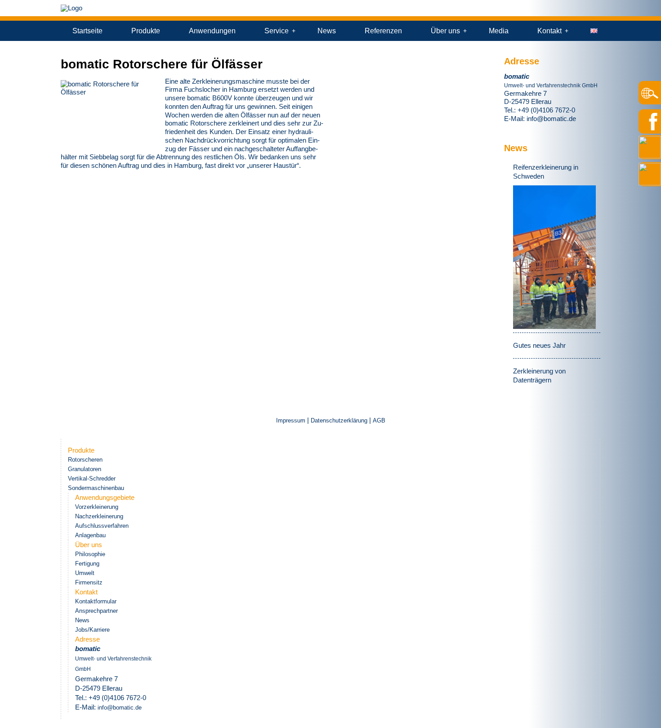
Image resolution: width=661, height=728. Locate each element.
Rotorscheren (85, 459)
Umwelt (84, 573)
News (326, 31)
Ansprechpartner (96, 610)
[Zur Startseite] (71, 8)
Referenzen (383, 31)
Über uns (445, 31)
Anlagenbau (90, 535)
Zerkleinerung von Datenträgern (539, 375)
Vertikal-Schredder (92, 478)
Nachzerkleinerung (99, 516)
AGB (379, 420)
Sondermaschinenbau (96, 488)
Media (499, 31)
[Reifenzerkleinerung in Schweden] (554, 257)
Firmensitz (89, 582)
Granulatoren (84, 469)
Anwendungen (212, 31)
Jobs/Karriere (92, 629)
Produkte (145, 31)
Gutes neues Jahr (539, 345)
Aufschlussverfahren (102, 525)
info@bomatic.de (551, 118)
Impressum (291, 420)
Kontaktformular (95, 601)
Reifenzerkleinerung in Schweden (545, 171)
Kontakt (549, 31)
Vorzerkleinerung (96, 506)
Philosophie (90, 554)
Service (276, 31)
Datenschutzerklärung (339, 420)
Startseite (87, 31)
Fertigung (87, 563)
